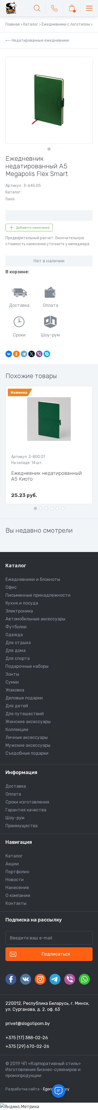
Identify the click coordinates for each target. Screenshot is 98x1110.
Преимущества (21, 825)
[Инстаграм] (40, 979)
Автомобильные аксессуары (35, 618)
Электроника (19, 611)
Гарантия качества (25, 809)
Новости (14, 879)
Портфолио (17, 871)
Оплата (13, 794)
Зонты (12, 674)
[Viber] (39, 354)
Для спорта (17, 658)
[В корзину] (72, 8)
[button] (49, 149)
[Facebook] (10, 979)
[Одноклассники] (16, 354)
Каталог (14, 856)
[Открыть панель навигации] (89, 8)
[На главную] (10, 8)
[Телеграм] (55, 979)
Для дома (15, 650)
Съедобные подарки (26, 753)
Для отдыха (18, 642)
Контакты (15, 903)
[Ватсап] (84, 979)
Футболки (16, 626)
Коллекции (16, 729)
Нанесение (17, 887)
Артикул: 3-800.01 (28, 456)
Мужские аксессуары (27, 745)
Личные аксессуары (26, 737)
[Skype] (47, 354)
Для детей (16, 705)
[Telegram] (24, 354)
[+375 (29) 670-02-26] (54, 8)
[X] (31, 354)
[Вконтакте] (25, 979)
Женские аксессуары (28, 721)
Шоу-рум (14, 817)
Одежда (14, 634)
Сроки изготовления (27, 802)
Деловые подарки (24, 697)
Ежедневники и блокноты (32, 579)
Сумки (12, 682)
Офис (11, 587)
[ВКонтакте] (8, 354)
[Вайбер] (69, 979)
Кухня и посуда (21, 603)
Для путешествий (24, 713)
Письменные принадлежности (38, 595)
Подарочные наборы (26, 666)
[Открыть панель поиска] (37, 8)
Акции (12, 863)
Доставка (15, 786)
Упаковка (14, 690)
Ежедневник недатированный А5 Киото (46, 476)
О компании (17, 895)
